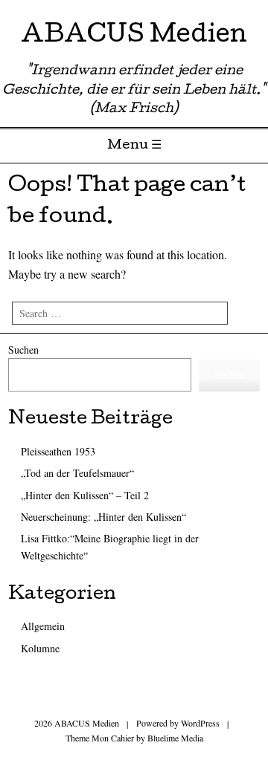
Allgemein (43, 626)
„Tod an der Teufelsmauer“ (77, 473)
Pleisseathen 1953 (58, 451)
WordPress (200, 723)
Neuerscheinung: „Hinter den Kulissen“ (103, 517)
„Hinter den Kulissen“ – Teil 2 (85, 495)
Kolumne (40, 648)
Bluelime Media (175, 738)
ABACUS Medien (134, 37)
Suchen (23, 349)
